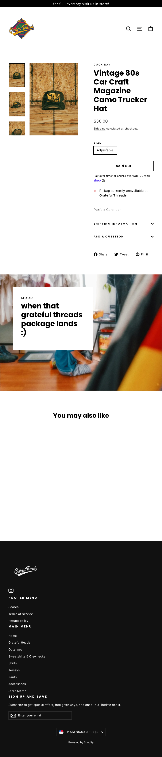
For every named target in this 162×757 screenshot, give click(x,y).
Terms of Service (20, 614)
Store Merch (17, 691)
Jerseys (14, 670)
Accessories (17, 684)
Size (97, 142)
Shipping (99, 128)
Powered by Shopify (81, 742)
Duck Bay (102, 64)
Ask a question (109, 236)
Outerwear (16, 649)
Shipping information (115, 223)
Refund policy (18, 620)
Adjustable (105, 150)
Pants (12, 677)
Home (12, 635)
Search (13, 607)
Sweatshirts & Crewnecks (26, 656)
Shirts (12, 663)
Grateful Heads (19, 642)
